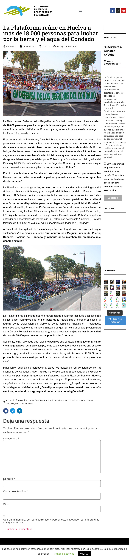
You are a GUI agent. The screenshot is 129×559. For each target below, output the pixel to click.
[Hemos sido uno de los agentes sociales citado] (124, 282)
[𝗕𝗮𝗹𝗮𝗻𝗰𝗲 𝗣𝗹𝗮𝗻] (112, 282)
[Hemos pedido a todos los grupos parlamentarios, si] (112, 287)
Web (5, 504)
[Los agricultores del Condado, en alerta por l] (124, 299)
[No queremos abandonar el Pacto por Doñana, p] (106, 299)
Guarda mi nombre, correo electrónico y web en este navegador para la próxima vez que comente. (51, 520)
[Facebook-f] (112, 10)
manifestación (61, 400)
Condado (10, 400)
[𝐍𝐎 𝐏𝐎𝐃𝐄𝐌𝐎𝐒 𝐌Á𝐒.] (106, 293)
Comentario (11, 438)
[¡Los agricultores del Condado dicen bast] (112, 305)
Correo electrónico (15, 491)
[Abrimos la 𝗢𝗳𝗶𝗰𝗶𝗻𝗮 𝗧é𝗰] (106, 287)
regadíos (73, 400)
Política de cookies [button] (64, 553)
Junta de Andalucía (44, 400)
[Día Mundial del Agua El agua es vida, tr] (112, 299)
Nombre (9, 478)
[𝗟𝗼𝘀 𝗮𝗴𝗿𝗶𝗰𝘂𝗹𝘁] (106, 282)
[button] (80, 10)
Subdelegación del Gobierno (19, 403)
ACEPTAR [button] (84, 554)
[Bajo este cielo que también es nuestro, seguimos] (118, 282)
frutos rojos (21, 400)
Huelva (31, 400)
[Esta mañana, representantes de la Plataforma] (124, 293)
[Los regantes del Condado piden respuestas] (118, 299)
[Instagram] (118, 10)
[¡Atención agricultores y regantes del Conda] (118, 305)
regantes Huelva (85, 400)
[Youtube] (123, 10)
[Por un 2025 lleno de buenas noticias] (124, 305)
